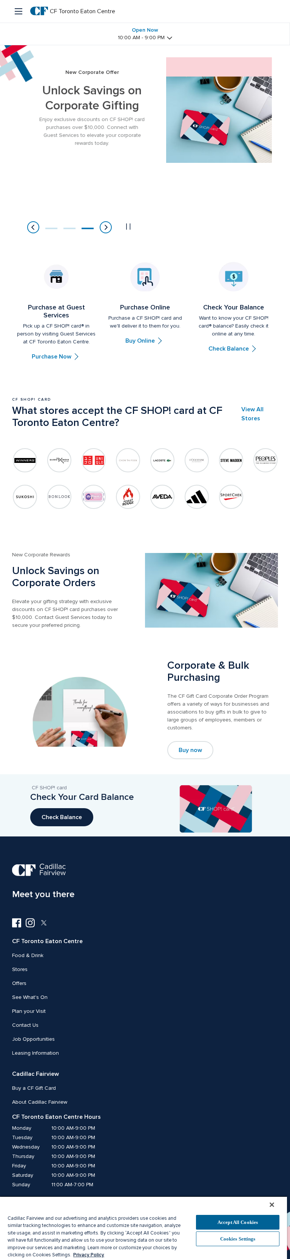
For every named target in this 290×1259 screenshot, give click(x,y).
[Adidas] (197, 497)
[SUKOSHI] (25, 497)
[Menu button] (19, 11)
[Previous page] (33, 227)
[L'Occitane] (197, 460)
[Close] (272, 1204)
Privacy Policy (88, 1255)
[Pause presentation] (128, 226)
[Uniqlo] (94, 460)
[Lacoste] (162, 460)
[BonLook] (59, 497)
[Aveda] (162, 497)
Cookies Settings (238, 1239)
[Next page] (106, 227)
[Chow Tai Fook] (128, 460)
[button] (51, 228)
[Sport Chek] (231, 497)
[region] (143, 1227)
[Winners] (25, 460)
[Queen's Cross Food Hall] (59, 460)
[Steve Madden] (231, 460)
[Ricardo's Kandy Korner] (94, 497)
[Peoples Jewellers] (265, 460)
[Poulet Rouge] (128, 497)
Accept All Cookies (238, 1222)
